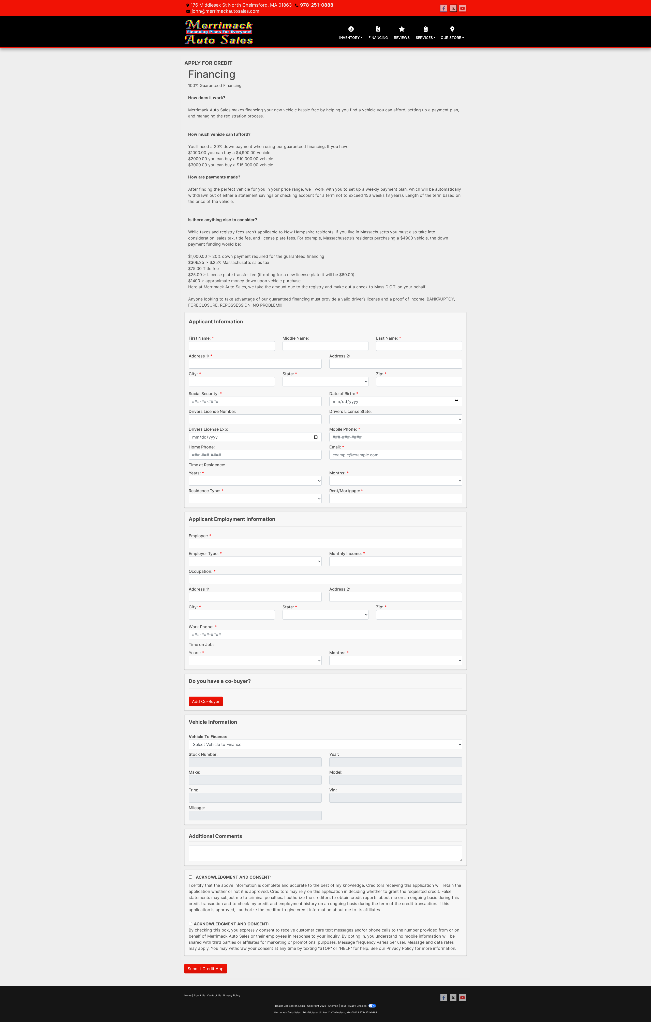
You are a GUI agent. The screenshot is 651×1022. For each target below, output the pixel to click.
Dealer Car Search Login (290, 1005)
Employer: (198, 535)
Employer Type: (204, 553)
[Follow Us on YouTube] (462, 8)
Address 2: (339, 355)
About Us (199, 995)
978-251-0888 (316, 5)
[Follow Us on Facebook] (443, 8)
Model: (336, 772)
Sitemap (333, 1005)
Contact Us (214, 995)
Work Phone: (201, 626)
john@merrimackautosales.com (225, 11)
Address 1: (199, 355)
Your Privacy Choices (354, 1005)
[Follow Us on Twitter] (453, 8)
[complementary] (635, 1006)
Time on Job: (201, 644)
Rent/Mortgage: (344, 490)
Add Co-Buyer (205, 701)
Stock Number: (203, 754)
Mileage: (197, 807)
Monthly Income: (345, 553)
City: (193, 373)
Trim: (193, 789)
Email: (335, 446)
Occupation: (201, 571)
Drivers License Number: (212, 411)
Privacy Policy (400, 948)
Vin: (333, 789)
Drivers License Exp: (208, 429)
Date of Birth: (342, 393)
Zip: (379, 373)
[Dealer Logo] (219, 31)
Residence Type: (204, 490)
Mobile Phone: (343, 429)
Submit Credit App (206, 968)
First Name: (200, 338)
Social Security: (204, 393)
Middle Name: (296, 338)
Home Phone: (202, 446)
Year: (334, 754)
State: (288, 373)
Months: (337, 472)
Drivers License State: (350, 411)
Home (187, 995)
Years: (195, 472)
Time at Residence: (207, 464)
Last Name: (387, 338)
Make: (194, 772)
